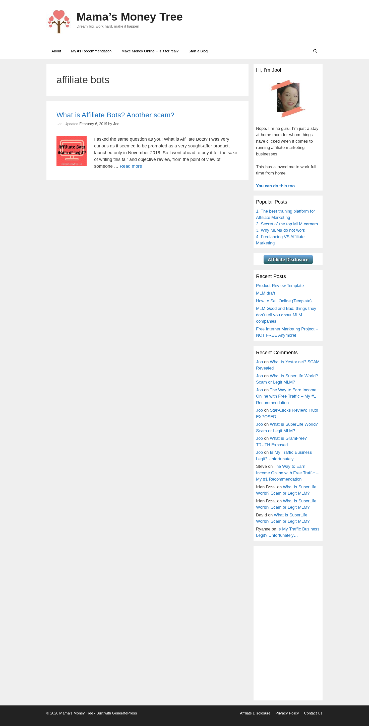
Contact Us (313, 713)
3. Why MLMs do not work (280, 230)
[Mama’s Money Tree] (59, 21)
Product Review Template (280, 285)
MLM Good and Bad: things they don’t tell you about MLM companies (286, 315)
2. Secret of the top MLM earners (287, 224)
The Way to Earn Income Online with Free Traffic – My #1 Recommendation (286, 396)
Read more (131, 166)
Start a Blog (198, 51)
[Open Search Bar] (315, 51)
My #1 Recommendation (91, 51)
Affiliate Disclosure (255, 713)
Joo (259, 361)
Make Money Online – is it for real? (149, 51)
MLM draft (265, 293)
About (56, 51)
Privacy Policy (287, 713)
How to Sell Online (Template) (284, 301)
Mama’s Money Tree (130, 16)
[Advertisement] (288, 624)
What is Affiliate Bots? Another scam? (115, 115)
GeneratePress (124, 713)
